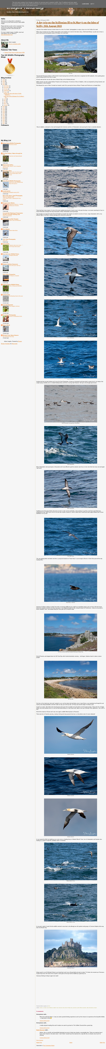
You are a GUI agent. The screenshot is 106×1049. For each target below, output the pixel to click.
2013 (3, 120)
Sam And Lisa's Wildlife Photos (11, 254)
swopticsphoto (6, 191)
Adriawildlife (6, 244)
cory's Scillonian (50, 1007)
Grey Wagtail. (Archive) (14, 306)
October (6, 89)
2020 (3, 109)
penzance (75, 1007)
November (6, 87)
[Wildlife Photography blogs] (10, 76)
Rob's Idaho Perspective (9, 274)
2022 (3, 106)
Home (70, 1042)
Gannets (60, 1007)
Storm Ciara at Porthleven (15, 220)
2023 (3, 84)
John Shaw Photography (9, 239)
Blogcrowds (14, 343)
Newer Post (39, 1042)
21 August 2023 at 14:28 (44, 1037)
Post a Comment (39, 1040)
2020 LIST (5, 240)
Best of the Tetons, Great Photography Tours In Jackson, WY (12, 196)
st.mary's (95, 1007)
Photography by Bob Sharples (10, 219)
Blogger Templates (5, 343)
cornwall (44, 1007)
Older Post (102, 1042)
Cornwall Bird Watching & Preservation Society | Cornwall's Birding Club (13, 213)
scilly (87, 1007)
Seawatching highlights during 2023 (11, 192)
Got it (92, 3)
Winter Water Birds (13, 230)
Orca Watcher (6, 229)
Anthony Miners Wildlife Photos (11, 284)
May (5, 100)
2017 (3, 114)
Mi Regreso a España (14, 275)
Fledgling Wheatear (13, 255)
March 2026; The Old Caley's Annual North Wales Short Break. (15, 173)
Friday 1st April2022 (7, 215)
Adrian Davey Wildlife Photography (12, 143)
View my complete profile (14, 44)
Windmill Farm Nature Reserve (10, 335)
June (5, 99)
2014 (3, 118)
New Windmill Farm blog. (8, 336)
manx (71, 1007)
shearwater (91, 1007)
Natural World (6, 325)
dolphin (54, 1007)
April (5, 102)
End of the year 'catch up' (14, 265)
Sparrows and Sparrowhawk (15, 156)
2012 (3, 122)
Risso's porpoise (83, 1007)
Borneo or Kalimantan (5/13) (15, 316)
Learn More (85, 3)
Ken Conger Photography (9, 315)
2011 (3, 123)
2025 (3, 81)
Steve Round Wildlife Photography (12, 181)
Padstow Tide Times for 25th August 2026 (14, 52)
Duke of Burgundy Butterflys (15, 286)
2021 (3, 108)
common (41, 1007)
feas (57, 1007)
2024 (3, 83)
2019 (3, 111)
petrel (78, 1007)
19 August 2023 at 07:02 (44, 1027)
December (6, 86)
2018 (3, 112)
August (5, 92)
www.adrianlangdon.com (7, 34)
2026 (3, 80)
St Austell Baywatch (8, 304)
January (6, 105)
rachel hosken (6, 294)
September (6, 90)
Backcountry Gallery (8, 165)
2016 (3, 115)
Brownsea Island (13, 144)
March (5, 103)
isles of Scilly (67, 1007)
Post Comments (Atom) (48, 1045)
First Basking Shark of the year (16, 296)
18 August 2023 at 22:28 (44, 1020)
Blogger (20, 341)
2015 (3, 117)
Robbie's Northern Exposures (10, 264)
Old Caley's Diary (7, 170)
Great (64, 1007)
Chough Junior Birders (9, 203)
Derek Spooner (40, 1030)
